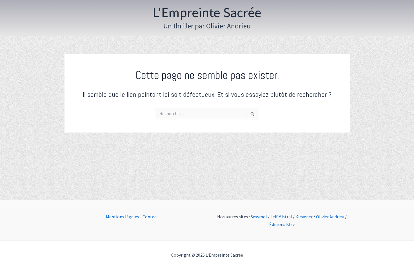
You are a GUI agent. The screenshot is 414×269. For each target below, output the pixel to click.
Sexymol (259, 216)
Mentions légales (122, 216)
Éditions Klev (282, 224)
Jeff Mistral (281, 216)
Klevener (304, 216)
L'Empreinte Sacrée (207, 12)
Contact (150, 216)
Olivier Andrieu (330, 216)
